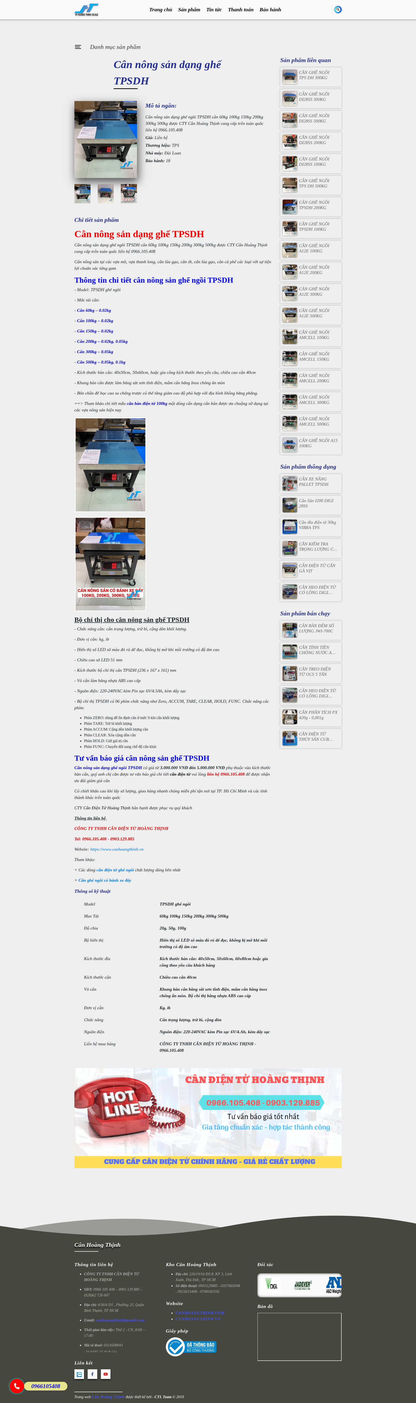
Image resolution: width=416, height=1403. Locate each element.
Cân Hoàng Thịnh (97, 1245)
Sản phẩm (189, 10)
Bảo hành (270, 10)
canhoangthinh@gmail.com (120, 1320)
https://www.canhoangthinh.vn (116, 849)
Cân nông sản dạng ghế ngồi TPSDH (108, 767)
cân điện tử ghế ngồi (115, 869)
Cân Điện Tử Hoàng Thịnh (106, 807)
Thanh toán (241, 10)
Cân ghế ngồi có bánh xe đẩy (104, 880)
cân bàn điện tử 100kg (147, 403)
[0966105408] (17, 1386)
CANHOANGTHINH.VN (198, 1319)
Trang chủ (160, 10)
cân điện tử (180, 774)
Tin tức (214, 10)
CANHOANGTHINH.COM (200, 1313)
